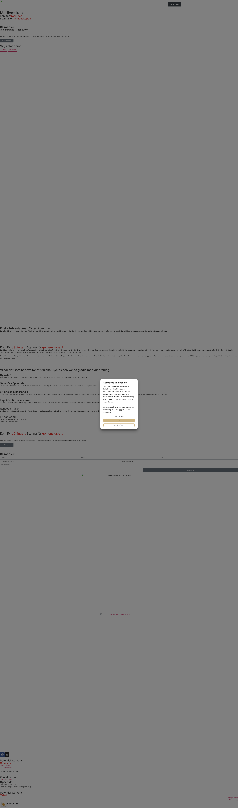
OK (119, 420)
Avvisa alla (119, 425)
